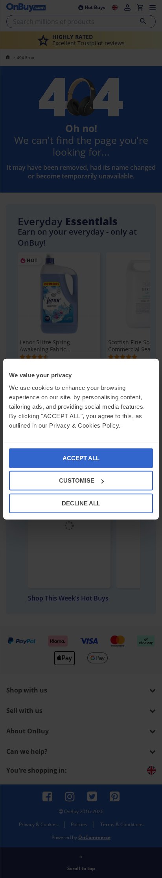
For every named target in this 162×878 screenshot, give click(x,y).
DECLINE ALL (81, 503)
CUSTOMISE (76, 480)
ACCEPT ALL (81, 457)
